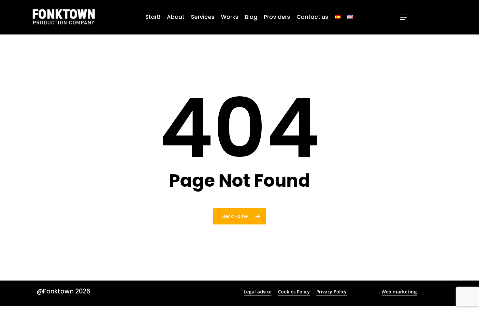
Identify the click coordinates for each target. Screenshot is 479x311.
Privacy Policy (331, 292)
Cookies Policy (294, 292)
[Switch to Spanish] (338, 17)
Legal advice (257, 292)
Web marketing (399, 292)
